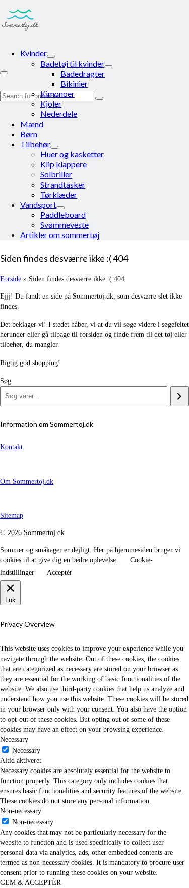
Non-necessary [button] (20, 811)
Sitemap (11, 515)
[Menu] (4, 72)
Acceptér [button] (59, 572)
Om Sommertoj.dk (26, 481)
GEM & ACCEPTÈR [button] (30, 882)
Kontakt (11, 447)
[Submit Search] (99, 98)
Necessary (26, 750)
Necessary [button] (14, 739)
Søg (5, 381)
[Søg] (179, 396)
